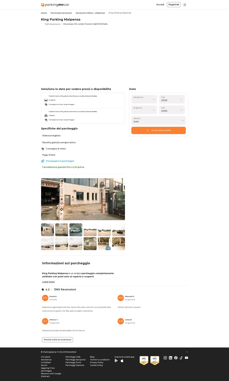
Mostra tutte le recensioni (57, 339)
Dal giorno (138, 97)
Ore (163, 97)
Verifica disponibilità (161, 130)
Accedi (160, 4)
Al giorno (137, 108)
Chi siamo (45, 357)
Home (44, 13)
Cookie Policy (96, 365)
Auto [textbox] (136, 121)
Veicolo (136, 118)
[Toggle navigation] (184, 4)
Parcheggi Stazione (74, 365)
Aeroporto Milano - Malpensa (90, 13)
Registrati (174, 4)
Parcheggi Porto (73, 362)
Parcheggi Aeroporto (61, 13)
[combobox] (157, 121)
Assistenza (46, 359)
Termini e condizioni (100, 359)
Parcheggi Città (72, 357)
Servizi (44, 365)
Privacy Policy (96, 362)
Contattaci (46, 362)
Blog (92, 357)
